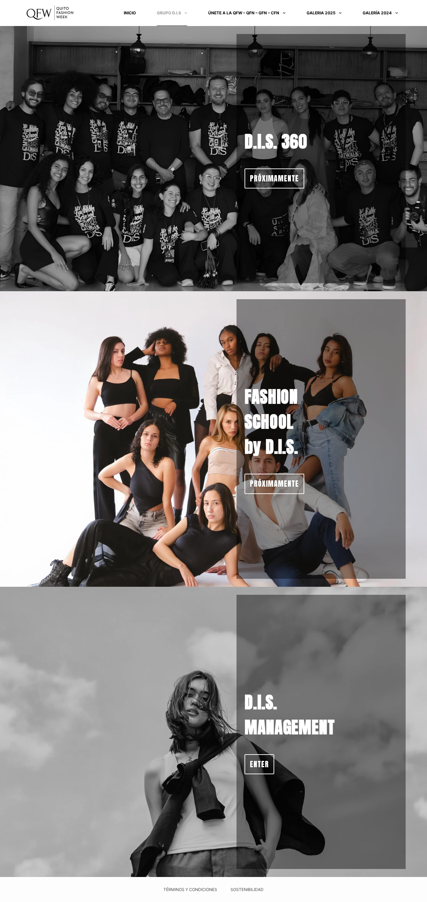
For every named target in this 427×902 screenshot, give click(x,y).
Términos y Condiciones (190, 889)
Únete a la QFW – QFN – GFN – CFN (243, 12)
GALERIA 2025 (321, 12)
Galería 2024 (377, 12)
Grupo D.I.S (169, 12)
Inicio (130, 12)
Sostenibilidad (247, 889)
